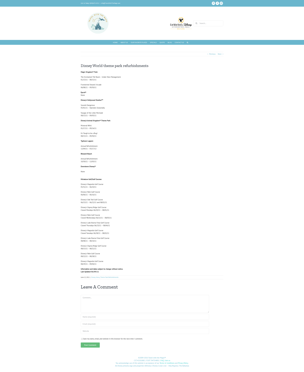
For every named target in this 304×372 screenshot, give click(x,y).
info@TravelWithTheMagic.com (110, 3)
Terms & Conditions (167, 363)
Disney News (95, 277)
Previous (212, 54)
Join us (167, 360)
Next (219, 54)
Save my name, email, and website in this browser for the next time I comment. (113, 339)
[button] (187, 42)
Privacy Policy (183, 363)
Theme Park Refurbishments (109, 277)
